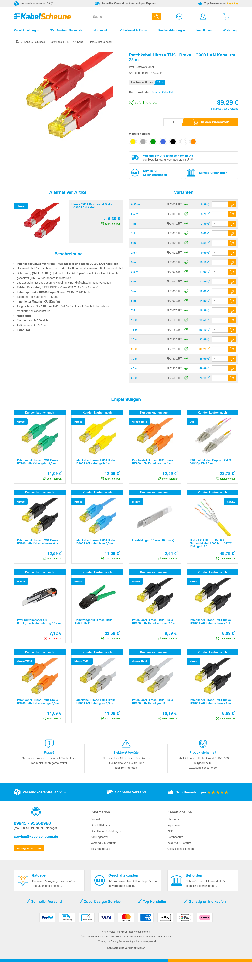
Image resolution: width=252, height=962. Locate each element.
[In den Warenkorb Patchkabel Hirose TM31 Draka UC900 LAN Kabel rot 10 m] (232, 320)
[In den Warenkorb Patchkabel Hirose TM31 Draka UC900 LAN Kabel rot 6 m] (232, 301)
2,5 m (134, 252)
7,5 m (134, 310)
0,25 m (135, 204)
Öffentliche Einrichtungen (106, 831)
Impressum (174, 825)
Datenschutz (175, 837)
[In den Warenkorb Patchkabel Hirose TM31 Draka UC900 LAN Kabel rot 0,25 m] (232, 204)
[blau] (163, 141)
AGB (170, 831)
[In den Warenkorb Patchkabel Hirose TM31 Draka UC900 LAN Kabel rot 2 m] (232, 243)
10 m (134, 320)
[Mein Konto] (203, 16)
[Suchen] (156, 16)
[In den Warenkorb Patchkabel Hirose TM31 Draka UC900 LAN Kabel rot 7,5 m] (232, 310)
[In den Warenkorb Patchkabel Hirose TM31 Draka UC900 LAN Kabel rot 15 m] (232, 330)
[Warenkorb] (226, 16)
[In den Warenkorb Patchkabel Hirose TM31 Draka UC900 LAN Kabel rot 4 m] (232, 281)
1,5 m (134, 233)
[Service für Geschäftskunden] (179, 16)
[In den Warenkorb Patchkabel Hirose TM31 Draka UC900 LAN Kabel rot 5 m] (232, 291)
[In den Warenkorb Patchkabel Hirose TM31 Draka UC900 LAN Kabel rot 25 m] (232, 349)
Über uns (173, 819)
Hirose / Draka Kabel (163, 92)
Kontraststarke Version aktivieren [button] (126, 948)
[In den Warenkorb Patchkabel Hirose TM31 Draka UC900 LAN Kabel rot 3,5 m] (232, 272)
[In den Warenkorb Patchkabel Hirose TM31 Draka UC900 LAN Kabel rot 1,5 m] (232, 233)
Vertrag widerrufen (28, 848)
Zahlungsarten (100, 837)
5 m (133, 291)
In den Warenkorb (214, 122)
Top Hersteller (154, 901)
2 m (133, 243)
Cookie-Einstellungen (180, 849)
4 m (133, 281)
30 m (134, 358)
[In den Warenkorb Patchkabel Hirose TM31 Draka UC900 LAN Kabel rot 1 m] (232, 224)
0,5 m (134, 214)
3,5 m (134, 272)
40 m (134, 368)
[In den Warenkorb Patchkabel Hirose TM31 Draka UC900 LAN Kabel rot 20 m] (232, 339)
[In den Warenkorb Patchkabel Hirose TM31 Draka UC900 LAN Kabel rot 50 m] (232, 378)
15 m (134, 329)
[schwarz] (173, 141)
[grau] (143, 141)
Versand (233, 108)
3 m (133, 262)
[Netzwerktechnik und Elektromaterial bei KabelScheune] (42, 16)
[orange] (193, 141)
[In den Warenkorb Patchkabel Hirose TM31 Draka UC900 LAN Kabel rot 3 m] (232, 262)
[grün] (153, 141)
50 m (134, 378)
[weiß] (183, 141)
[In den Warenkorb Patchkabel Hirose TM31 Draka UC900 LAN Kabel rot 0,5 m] (232, 214)
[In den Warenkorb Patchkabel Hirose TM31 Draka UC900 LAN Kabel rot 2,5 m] (232, 253)
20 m (134, 339)
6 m (133, 301)
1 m (133, 223)
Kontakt (95, 819)
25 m (134, 349)
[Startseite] (17, 42)
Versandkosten (142, 931)
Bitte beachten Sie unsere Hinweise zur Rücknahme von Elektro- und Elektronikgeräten (126, 762)
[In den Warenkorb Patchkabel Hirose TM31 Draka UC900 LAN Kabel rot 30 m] (232, 359)
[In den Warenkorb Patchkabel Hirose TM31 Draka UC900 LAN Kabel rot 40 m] (232, 368)
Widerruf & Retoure (179, 843)
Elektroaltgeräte (100, 849)
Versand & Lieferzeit (103, 843)
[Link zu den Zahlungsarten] (126, 919)
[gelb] (133, 141)
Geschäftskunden (101, 825)
